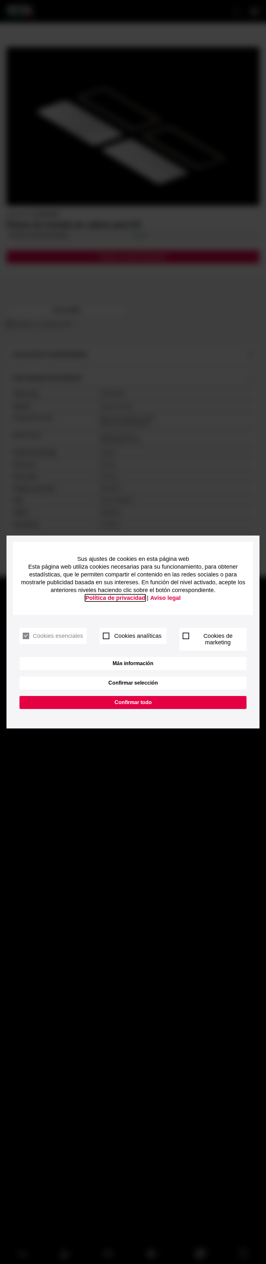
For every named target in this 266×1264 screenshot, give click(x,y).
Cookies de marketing (218, 639)
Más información (133, 663)
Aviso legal (165, 598)
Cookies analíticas (138, 636)
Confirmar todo (133, 702)
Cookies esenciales (58, 636)
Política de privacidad (115, 598)
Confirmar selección (133, 683)
